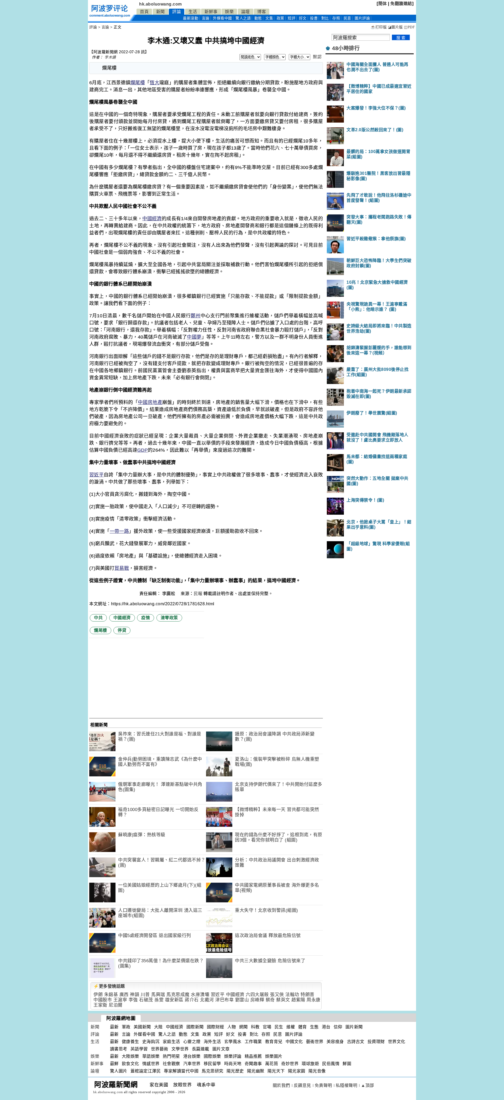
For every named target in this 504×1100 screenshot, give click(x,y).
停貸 (122, 630)
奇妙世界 (289, 1063)
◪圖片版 (395, 27)
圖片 (362, 18)
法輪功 (292, 994)
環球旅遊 (310, 1063)
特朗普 (307, 994)
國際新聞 (195, 1027)
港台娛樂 (192, 1056)
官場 (267, 1027)
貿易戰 (121, 568)
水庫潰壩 (200, 994)
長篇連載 (200, 1049)
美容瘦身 (335, 1041)
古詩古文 (355, 1041)
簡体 (382, 3)
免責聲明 (323, 1085)
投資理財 (376, 1041)
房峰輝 (257, 999)
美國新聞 (142, 1027)
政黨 (280, 18)
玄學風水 (233, 1041)
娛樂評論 (233, 1056)
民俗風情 (330, 1063)
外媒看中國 (222, 18)
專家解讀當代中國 (181, 1071)
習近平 (96, 474)
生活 (192, 11)
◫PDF (409, 27)
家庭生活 (171, 1041)
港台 (326, 1027)
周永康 (314, 999)
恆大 (154, 82)
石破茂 (146, 999)
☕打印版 (379, 27)
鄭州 (195, 315)
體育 (302, 1027)
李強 (133, 999)
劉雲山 (242, 999)
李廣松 (169, 593)
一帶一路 (119, 531)
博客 (261, 11)
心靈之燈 (192, 1041)
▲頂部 (367, 1085)
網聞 (243, 1027)
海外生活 (212, 1041)
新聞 (160, 11)
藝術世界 (314, 1041)
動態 (258, 18)
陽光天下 (276, 1071)
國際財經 (215, 1027)
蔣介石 (192, 999)
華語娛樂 (151, 1056)
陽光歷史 (235, 1071)
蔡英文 (283, 999)
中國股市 (102, 999)
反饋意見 (302, 1085)
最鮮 (114, 1063)
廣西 (124, 994)
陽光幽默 (255, 1071)
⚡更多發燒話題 (109, 986)
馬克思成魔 (178, 994)
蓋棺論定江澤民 (145, 1071)
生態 (314, 1027)
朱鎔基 (111, 994)
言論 (205, 18)
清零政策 (169, 617)
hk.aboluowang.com (160, 4)
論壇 (245, 11)
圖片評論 (293, 1034)
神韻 (134, 994)
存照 (336, 18)
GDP (142, 450)
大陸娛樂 (130, 1056)
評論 (176, 11)
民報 (198, 593)
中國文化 (294, 1041)
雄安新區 (174, 999)
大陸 (158, 1027)
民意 (347, 18)
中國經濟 (152, 218)
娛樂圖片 (273, 1056)
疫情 (145, 617)
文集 (269, 18)
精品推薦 (253, 1056)
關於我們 (281, 1085)
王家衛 (100, 1005)
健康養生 (130, 1041)
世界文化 (396, 1041)
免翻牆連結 (401, 3)
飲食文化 (130, 1063)
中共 (98, 617)
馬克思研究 (212, 1071)
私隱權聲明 (347, 1085)
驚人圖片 (118, 1071)
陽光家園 (296, 1071)
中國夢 (194, 337)
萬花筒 (271, 1063)
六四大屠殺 (257, 994)
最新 (190, 18)
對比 (325, 18)
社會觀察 (171, 1063)
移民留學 (212, 1063)
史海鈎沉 (151, 1041)
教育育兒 (273, 1041)
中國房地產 (150, 402)
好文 (303, 18)
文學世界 (180, 1049)
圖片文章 (221, 1049)
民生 (279, 1027)
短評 (291, 18)
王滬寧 (120, 999)
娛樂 (229, 11)
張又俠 (277, 994)
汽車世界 (192, 1063)
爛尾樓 (137, 82)
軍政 (126, 1027)
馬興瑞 (158, 994)
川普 (145, 994)
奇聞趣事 (253, 1063)
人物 (231, 1027)
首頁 (144, 11)
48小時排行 (346, 48)
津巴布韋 (224, 999)
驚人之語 (243, 18)
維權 (290, 1027)
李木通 (110, 57)
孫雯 (159, 999)
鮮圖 (347, 1063)
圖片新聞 (354, 1027)
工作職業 (253, 1041)
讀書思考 (118, 1049)
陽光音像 (317, 1071)
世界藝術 (159, 1049)
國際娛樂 (212, 1056)
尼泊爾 (116, 1005)
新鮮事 (211, 11)
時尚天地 (233, 1063)
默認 (317, 57)
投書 (314, 18)
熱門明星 (171, 1056)
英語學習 (139, 1049)
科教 (255, 1027)
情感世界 (151, 1063)
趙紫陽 (298, 999)
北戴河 (207, 999)
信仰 (338, 1027)
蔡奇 (270, 999)
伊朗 (98, 994)
